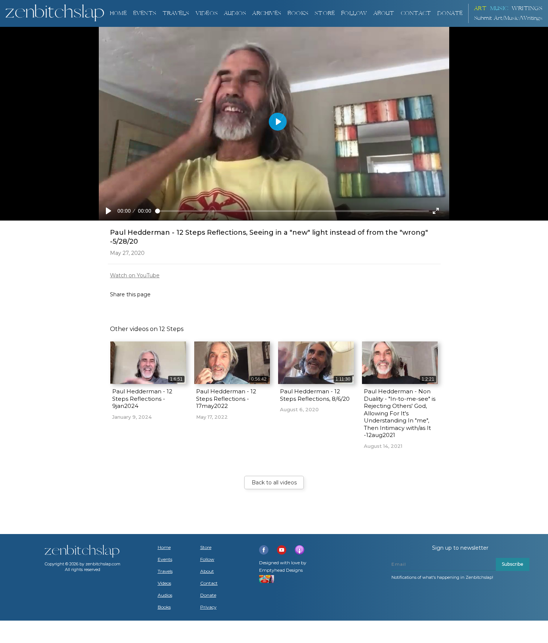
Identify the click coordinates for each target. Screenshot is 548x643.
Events (144, 13)
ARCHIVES (266, 13)
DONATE (450, 13)
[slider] (292, 211)
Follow (354, 13)
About (384, 13)
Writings (527, 8)
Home (118, 13)
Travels (165, 571)
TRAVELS (176, 13)
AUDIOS (235, 13)
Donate (208, 595)
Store (325, 13)
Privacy (208, 607)
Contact (416, 13)
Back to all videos (274, 482)
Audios (165, 595)
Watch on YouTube (135, 275)
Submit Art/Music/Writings (508, 18)
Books (164, 607)
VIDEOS (207, 13)
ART (480, 8)
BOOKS (297, 13)
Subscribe (512, 564)
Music (499, 8)
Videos (164, 583)
